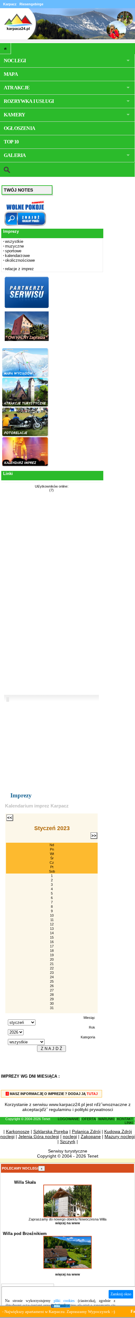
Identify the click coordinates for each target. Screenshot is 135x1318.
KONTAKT (125, 1119)
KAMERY (14, 114)
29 (52, 999)
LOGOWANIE (68, 1119)
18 (52, 950)
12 (52, 924)
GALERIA (15, 155)
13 (52, 928)
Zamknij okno (121, 1294)
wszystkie (14, 241)
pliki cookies (64, 1300)
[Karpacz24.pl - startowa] (5, 48)
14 (52, 933)
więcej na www (67, 1223)
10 (52, 915)
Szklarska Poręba (50, 1131)
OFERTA (88, 1119)
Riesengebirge (31, 4)
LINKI (129, 1123)
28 (52, 995)
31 (52, 1008)
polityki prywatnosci (94, 1109)
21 (52, 964)
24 (52, 977)
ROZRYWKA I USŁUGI (29, 101)
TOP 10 (11, 141)
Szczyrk (67, 1141)
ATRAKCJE (17, 87)
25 (52, 981)
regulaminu (60, 1109)
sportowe (13, 251)
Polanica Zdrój (86, 1131)
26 (52, 986)
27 (52, 990)
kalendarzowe (17, 255)
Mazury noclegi (120, 1136)
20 (52, 959)
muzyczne (14, 246)
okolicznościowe (20, 260)
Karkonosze (18, 1131)
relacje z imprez (19, 268)
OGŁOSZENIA (19, 128)
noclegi (70, 1136)
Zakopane (91, 1136)
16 (52, 942)
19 (52, 955)
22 (52, 968)
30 (52, 1003)
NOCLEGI (15, 60)
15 (52, 937)
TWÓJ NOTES (18, 190)
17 (52, 946)
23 (52, 973)
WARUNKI (106, 1119)
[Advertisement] (26, 594)
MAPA (11, 74)
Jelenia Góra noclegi (38, 1136)
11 (52, 920)
